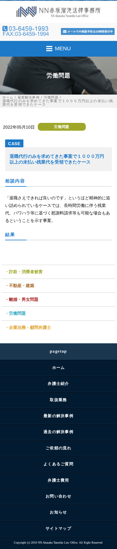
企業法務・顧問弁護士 (30, 327)
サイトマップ (58, 528)
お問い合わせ (58, 496)
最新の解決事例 (59, 415)
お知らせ (58, 512)
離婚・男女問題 (23, 299)
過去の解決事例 (59, 431)
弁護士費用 (58, 480)
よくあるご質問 (59, 464)
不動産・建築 (21, 285)
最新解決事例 (29, 97)
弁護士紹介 (58, 383)
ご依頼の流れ (58, 448)
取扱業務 (58, 400)
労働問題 (51, 97)
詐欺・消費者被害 (26, 271)
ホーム (8, 97)
